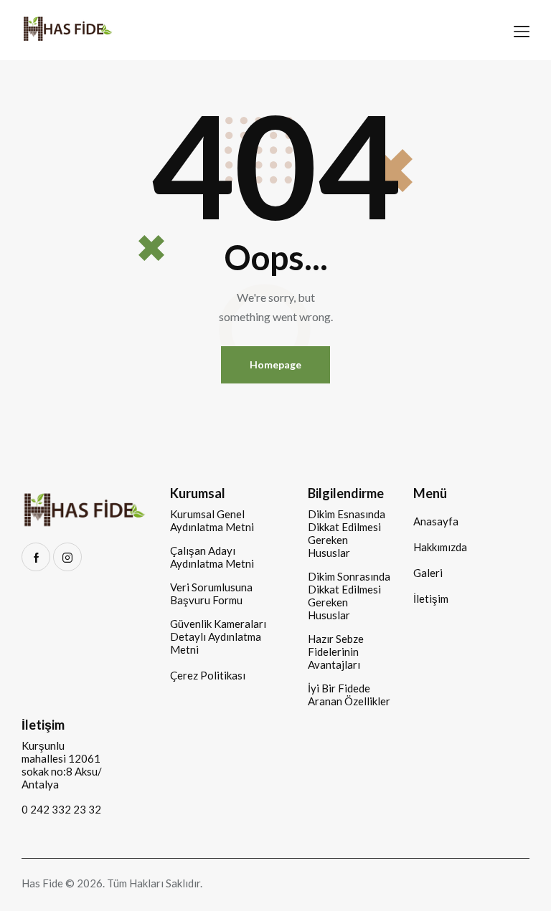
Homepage (275, 364)
